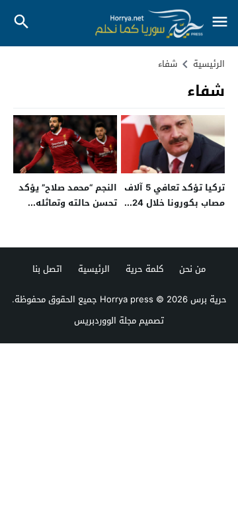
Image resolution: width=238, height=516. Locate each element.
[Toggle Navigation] (219, 23)
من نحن (192, 269)
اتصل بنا (47, 269)
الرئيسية (94, 269)
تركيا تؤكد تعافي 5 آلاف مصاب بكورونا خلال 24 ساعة (174, 203)
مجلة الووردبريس (105, 320)
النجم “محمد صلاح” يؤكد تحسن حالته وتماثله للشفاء (68, 203)
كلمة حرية (144, 269)
